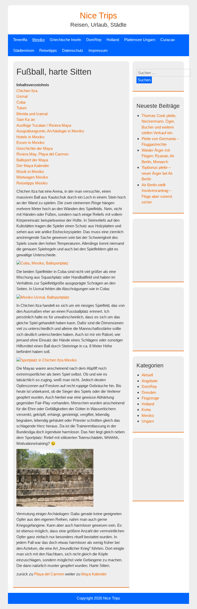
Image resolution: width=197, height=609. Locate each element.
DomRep (93, 39)
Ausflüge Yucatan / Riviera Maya (43, 125)
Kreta (146, 409)
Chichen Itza (26, 91)
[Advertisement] (166, 249)
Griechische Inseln (65, 39)
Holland (112, 39)
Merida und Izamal (31, 114)
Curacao (167, 39)
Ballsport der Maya (32, 160)
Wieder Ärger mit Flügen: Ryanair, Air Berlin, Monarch (158, 156)
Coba (20, 102)
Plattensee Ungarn (139, 39)
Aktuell (147, 375)
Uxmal (21, 96)
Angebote (149, 381)
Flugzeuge (150, 398)
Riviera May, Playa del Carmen (42, 154)
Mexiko (38, 39)
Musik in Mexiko (30, 171)
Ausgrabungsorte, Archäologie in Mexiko (50, 131)
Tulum (21, 108)
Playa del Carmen (49, 574)
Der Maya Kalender (32, 165)
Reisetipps (48, 50)
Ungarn (148, 421)
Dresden (149, 392)
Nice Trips (98, 15)
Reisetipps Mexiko (31, 183)
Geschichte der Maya (34, 148)
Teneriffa (20, 39)
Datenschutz (72, 50)
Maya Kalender (94, 574)
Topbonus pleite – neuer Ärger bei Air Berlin (157, 173)
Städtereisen (23, 50)
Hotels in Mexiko (30, 137)
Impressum (98, 50)
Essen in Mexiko (30, 142)
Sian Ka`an (25, 119)
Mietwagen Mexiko (32, 177)
